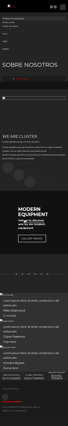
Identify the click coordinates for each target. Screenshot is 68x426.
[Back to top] (34, 422)
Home (8, 79)
